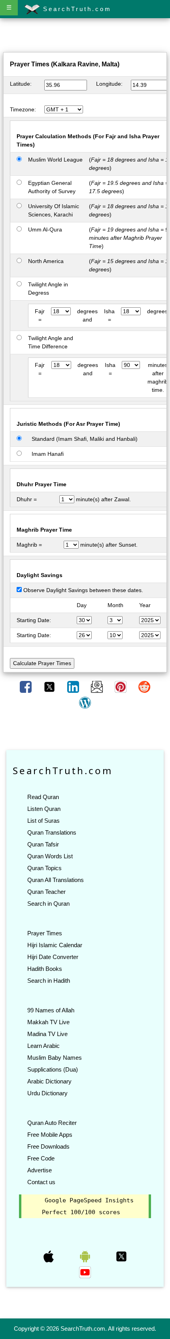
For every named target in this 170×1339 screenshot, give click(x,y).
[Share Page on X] (50, 686)
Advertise (39, 1170)
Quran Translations (51, 832)
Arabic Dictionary (49, 1081)
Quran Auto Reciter (52, 1122)
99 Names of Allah (50, 1010)
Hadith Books (44, 968)
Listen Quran (43, 808)
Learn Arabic (43, 1045)
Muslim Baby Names (54, 1057)
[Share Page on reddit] (144, 686)
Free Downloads (48, 1146)
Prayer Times (44, 933)
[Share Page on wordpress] (85, 702)
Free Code (41, 1158)
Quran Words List (50, 856)
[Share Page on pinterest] (121, 686)
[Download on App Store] (49, 1256)
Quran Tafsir (43, 844)
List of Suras (43, 820)
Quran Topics (44, 868)
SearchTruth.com (75, 9)
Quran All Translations (55, 879)
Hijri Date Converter (52, 956)
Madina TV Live (47, 1034)
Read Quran (43, 797)
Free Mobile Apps (49, 1134)
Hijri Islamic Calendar (54, 945)
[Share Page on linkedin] (74, 686)
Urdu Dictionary (47, 1093)
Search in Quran (48, 903)
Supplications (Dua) (52, 1069)
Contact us (41, 1182)
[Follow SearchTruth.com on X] (121, 1256)
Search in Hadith (48, 980)
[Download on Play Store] (85, 1256)
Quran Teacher (46, 891)
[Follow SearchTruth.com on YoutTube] (85, 1272)
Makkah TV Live (48, 1022)
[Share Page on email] (97, 686)
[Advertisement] (85, 37)
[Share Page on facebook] (26, 686)
